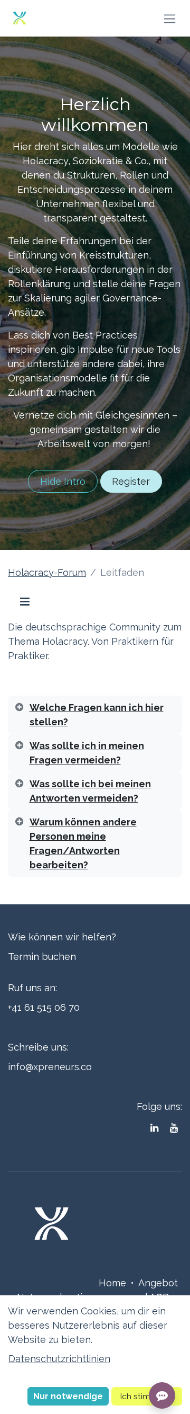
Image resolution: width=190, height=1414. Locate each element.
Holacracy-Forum (47, 572)
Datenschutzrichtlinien (59, 1358)
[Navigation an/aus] (169, 18)
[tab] (95, 715)
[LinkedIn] (154, 1127)
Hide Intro (63, 481)
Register (131, 481)
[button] (68, 1396)
